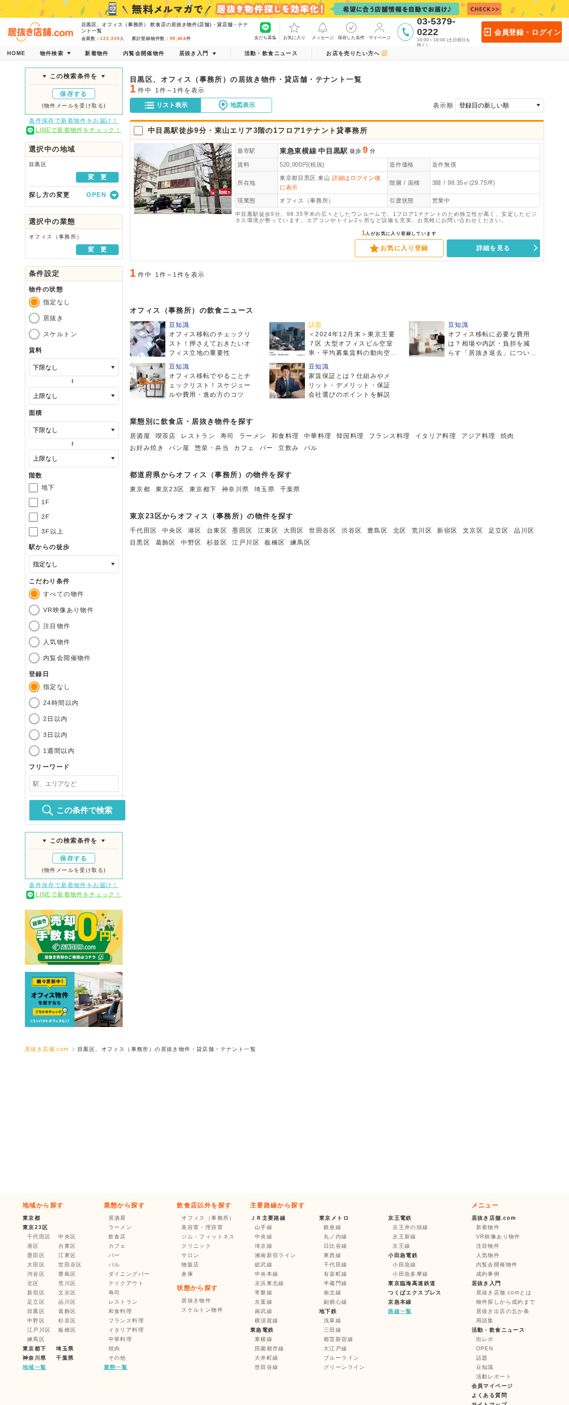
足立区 (499, 530)
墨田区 (242, 530)
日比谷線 (336, 1246)
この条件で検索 (84, 810)
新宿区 (447, 530)
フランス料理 (389, 435)
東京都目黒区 (298, 178)
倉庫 (187, 1274)
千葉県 (290, 489)
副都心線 (336, 1302)
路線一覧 (400, 1311)
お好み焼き (147, 447)
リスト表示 (172, 104)
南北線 (332, 1293)
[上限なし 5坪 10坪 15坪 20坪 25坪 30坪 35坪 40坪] (74, 458)
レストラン (198, 435)
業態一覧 (116, 1367)
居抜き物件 (196, 1301)
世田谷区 (323, 530)
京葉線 (263, 1302)
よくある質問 (489, 1395)
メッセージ (323, 37)
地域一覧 (35, 1367)
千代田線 (336, 1265)
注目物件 (57, 625)
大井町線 (267, 1358)
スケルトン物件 (202, 1310)
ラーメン (253, 435)
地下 (48, 487)
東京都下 (203, 489)
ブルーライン (341, 1358)
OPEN (485, 1348)
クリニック (196, 1246)
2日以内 (55, 718)
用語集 (485, 1320)
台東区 (217, 530)
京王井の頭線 (410, 1227)
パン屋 (179, 447)
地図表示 (242, 104)
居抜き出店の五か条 (503, 1311)
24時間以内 (61, 702)
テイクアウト (126, 1283)
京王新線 (405, 1237)
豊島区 (377, 530)
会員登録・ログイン (527, 32)
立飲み (288, 447)
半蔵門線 (336, 1283)
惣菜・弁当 (212, 447)
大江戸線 (336, 1348)
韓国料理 (350, 435)
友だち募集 (265, 37)
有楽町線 (336, 1274)
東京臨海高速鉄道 (412, 1283)
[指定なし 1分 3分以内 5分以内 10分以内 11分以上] (74, 564)
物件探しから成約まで (506, 1302)
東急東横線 (298, 151)
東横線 (263, 1339)
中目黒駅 (333, 151)
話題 (482, 1358)
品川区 (524, 530)
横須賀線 (267, 1320)
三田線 (332, 1330)
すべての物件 (63, 593)
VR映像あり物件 (68, 609)
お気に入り (294, 37)
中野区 (191, 542)
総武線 (263, 1265)
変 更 (97, 176)
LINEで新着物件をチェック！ (78, 130)
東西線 (332, 1255)
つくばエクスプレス (415, 1293)
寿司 (227, 435)
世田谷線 (267, 1367)
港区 (195, 530)
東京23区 (170, 489)
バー (266, 447)
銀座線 (332, 1227)
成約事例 (488, 1274)
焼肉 (507, 435)
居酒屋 (140, 435)
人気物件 (57, 641)
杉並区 (217, 542)
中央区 (172, 530)
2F (45, 516)
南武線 (263, 1311)
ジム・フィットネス (208, 1237)
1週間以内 (59, 750)
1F (45, 501)
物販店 (190, 1265)
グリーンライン (344, 1367)
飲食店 (117, 1237)
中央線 (263, 1237)
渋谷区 (351, 530)
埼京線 (263, 1246)
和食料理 (285, 435)
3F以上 (52, 531)
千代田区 (143, 530)
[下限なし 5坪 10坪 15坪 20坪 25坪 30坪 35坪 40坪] (74, 430)
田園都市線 (269, 1348)
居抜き (53, 318)
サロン (190, 1255)
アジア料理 (478, 435)
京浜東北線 (269, 1283)
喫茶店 (166, 435)
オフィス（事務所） (307, 200)
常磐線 (263, 1293)
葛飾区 (166, 542)
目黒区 (140, 542)
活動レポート (494, 1376)
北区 (400, 530)
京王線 (401, 1246)
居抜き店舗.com (47, 1049)
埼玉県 (264, 489)
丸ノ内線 (336, 1237)
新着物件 (488, 1227)
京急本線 (400, 1302)
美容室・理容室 (202, 1227)
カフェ (244, 447)
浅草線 (332, 1320)
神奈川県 (235, 489)
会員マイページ (492, 1386)
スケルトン (60, 334)
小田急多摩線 (410, 1274)
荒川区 (422, 530)
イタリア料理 (435, 435)
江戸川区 (246, 542)
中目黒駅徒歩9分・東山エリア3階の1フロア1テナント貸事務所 (258, 130)
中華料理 (318, 435)
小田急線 (405, 1265)
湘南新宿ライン (276, 1255)
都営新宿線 (338, 1339)
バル (311, 447)
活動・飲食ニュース (498, 1330)
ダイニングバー (129, 1274)
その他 (117, 1358)
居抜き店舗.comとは (504, 1293)
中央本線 (267, 1274)
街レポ (485, 1339)
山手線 (263, 1227)
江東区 (268, 530)
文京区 (473, 530)
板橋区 (274, 542)
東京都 (140, 489)
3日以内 (55, 734)
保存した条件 (351, 37)
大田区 (294, 530)
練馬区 (300, 542)
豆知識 (485, 1367)
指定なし (57, 302)
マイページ (380, 37)
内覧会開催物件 (67, 657)
